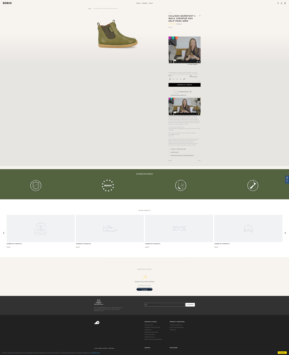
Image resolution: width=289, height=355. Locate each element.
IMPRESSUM (173, 330)
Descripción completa (178, 95)
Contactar (147, 330)
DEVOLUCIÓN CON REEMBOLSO (153, 339)
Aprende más (96, 353)
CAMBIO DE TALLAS (149, 337)
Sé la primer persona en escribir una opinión (144, 289)
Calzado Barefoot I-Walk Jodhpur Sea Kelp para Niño (105, 8)
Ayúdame (144, 3)
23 (173, 79)
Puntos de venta (149, 334)
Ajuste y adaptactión (178, 149)
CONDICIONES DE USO (176, 325)
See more (170, 75)
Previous (3, 233)
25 (180, 79)
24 (177, 79)
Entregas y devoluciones (152, 327)
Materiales (175, 152)
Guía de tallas (194, 76)
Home (89, 8)
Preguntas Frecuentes (151, 332)
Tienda (138, 3)
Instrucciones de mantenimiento (182, 155)
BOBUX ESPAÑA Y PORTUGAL (106, 348)
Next (285, 233)
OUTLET (151, 3)
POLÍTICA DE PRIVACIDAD (176, 327)
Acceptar (282, 353)
